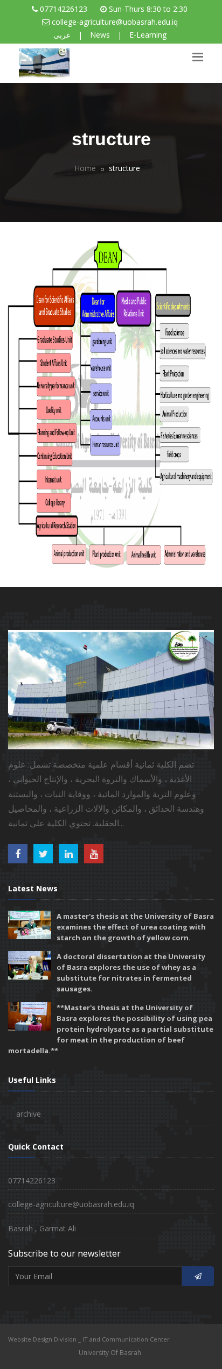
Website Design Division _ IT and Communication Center (89, 1339)
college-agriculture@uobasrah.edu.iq (115, 22)
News (100, 35)
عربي (62, 35)
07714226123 (63, 9)
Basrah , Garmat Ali (42, 1228)
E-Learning (147, 35)
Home (85, 168)
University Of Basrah (110, 1352)
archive (28, 1114)
